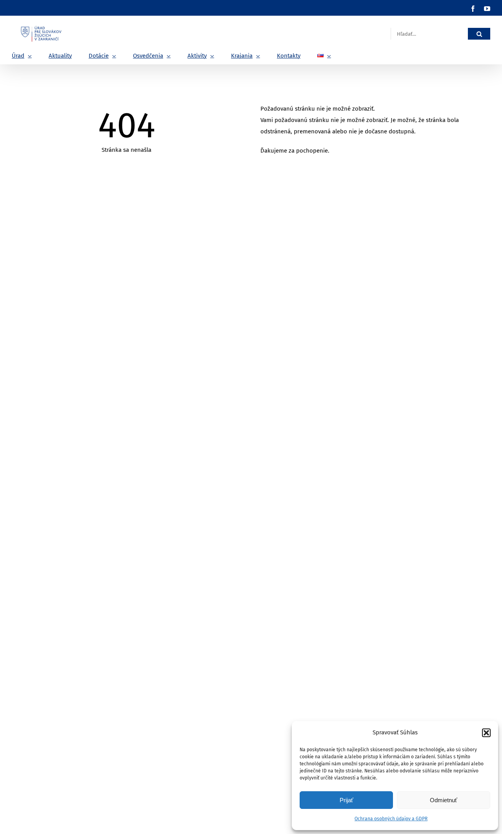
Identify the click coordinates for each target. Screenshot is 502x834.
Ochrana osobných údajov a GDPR (391, 818)
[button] (486, 733)
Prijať (346, 800)
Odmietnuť (443, 800)
